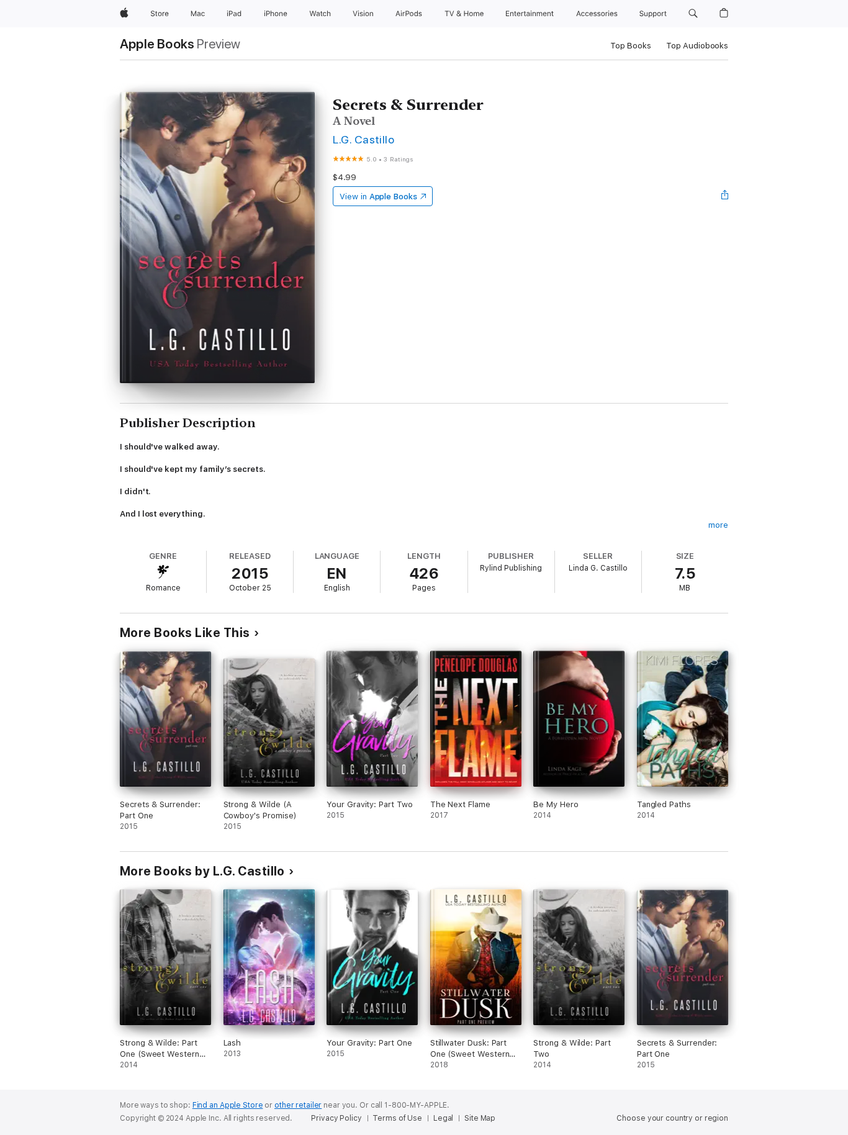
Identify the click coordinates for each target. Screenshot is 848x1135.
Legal (443, 1118)
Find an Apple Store (227, 1105)
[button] (693, 13)
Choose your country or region (672, 1118)
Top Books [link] (630, 45)
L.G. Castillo (363, 139)
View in (378, 196)
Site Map (479, 1118)
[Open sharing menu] (725, 196)
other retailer (298, 1105)
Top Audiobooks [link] (697, 45)
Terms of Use (397, 1118)
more (718, 525)
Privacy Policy (336, 1118)
